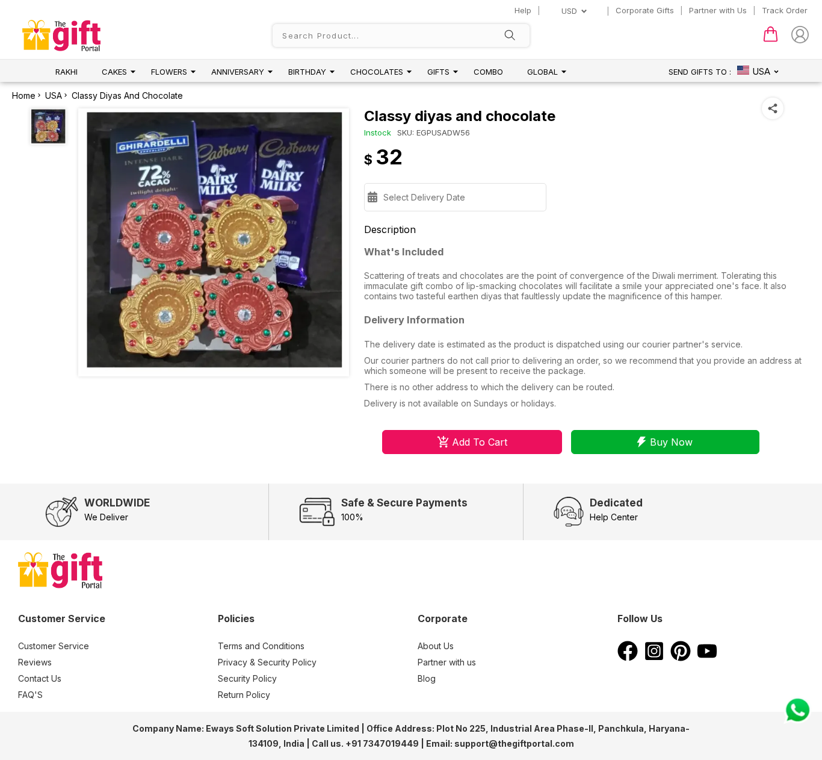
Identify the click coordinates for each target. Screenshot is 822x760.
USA (53, 95)
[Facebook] (627, 658)
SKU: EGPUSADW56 (433, 132)
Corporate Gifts (645, 10)
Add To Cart (479, 442)
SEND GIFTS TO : (700, 71)
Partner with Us (718, 10)
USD (569, 11)
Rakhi (66, 71)
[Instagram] (654, 658)
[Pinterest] (680, 658)
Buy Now (671, 442)
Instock (377, 132)
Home (24, 95)
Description (390, 229)
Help (523, 10)
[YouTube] (707, 658)
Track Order (785, 10)
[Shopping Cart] (770, 39)
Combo (488, 71)
